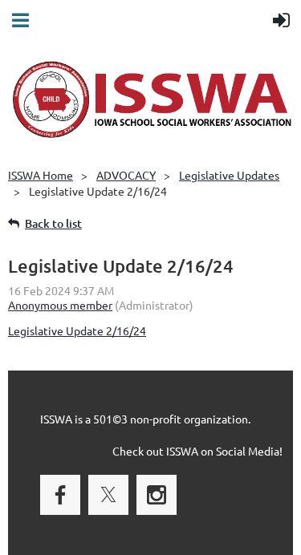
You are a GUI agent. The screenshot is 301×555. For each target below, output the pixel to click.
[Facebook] (60, 495)
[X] (108, 495)
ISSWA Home (40, 175)
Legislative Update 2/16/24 (77, 330)
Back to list (53, 223)
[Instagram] (156, 495)
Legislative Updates (229, 175)
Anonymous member (60, 305)
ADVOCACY (126, 175)
